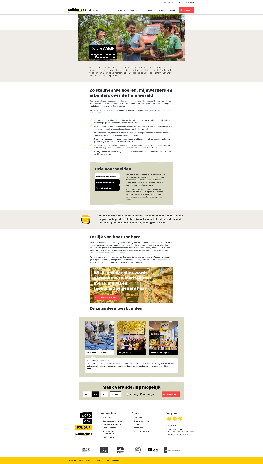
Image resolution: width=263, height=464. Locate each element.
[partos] (155, 450)
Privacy (98, 460)
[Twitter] (175, 419)
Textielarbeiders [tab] (104, 188)
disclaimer (89, 460)
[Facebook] (169, 419)
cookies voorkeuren (112, 460)
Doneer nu (171, 394)
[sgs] (138, 450)
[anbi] (103, 450)
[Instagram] (180, 419)
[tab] (99, 338)
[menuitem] (168, 2)
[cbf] (86, 450)
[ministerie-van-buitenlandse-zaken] (172, 450)
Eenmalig (134, 394)
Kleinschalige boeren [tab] (106, 176)
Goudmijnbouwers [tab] (105, 182)
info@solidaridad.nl (174, 429)
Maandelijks (148, 394)
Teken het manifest (108, 297)
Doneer (187, 10)
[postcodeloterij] (120, 450)
